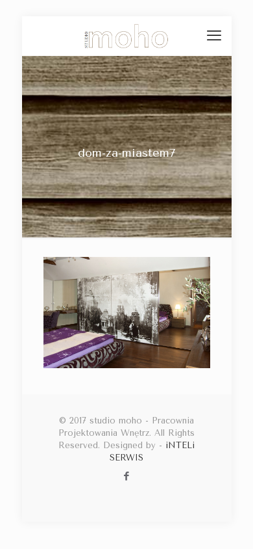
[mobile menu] (214, 36)
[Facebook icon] (127, 476)
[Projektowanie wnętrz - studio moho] (127, 36)
